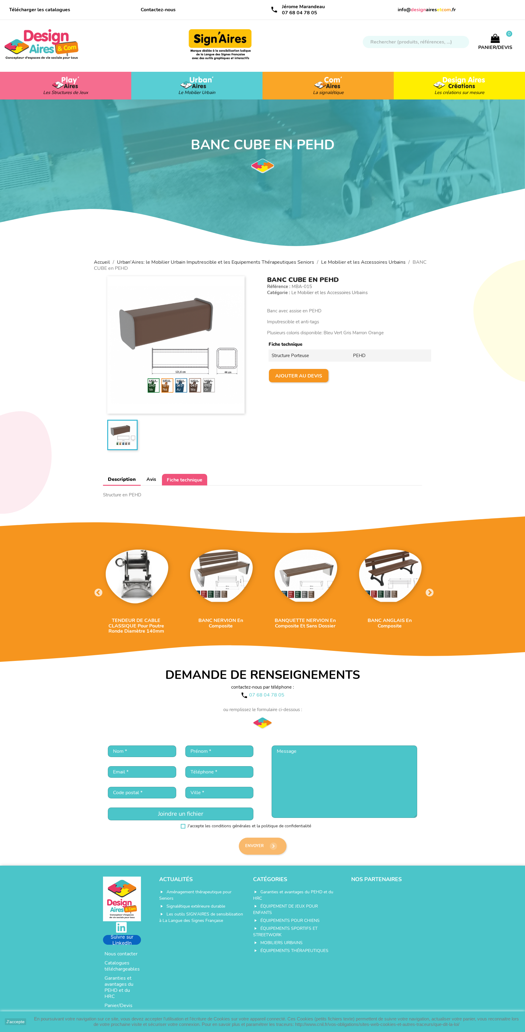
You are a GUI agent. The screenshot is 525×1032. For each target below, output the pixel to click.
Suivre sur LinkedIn (122, 940)
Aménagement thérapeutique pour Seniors (195, 895)
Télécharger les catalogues (39, 9)
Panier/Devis (118, 1005)
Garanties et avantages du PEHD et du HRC (119, 987)
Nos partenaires (376, 879)
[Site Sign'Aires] (220, 47)
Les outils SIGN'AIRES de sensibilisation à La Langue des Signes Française (201, 917)
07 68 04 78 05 (299, 12)
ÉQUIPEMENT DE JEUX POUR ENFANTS (285, 909)
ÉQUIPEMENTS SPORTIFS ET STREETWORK (285, 932)
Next (428, 591)
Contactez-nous (158, 9)
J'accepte (15, 1021)
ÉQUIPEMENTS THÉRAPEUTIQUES (294, 951)
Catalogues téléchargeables (122, 966)
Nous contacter (121, 953)
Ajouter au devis (298, 376)
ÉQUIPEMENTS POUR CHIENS (290, 920)
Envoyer (261, 846)
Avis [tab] (151, 479)
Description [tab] (122, 479)
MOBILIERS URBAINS (281, 943)
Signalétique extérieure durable (195, 906)
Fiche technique (184, 480)
